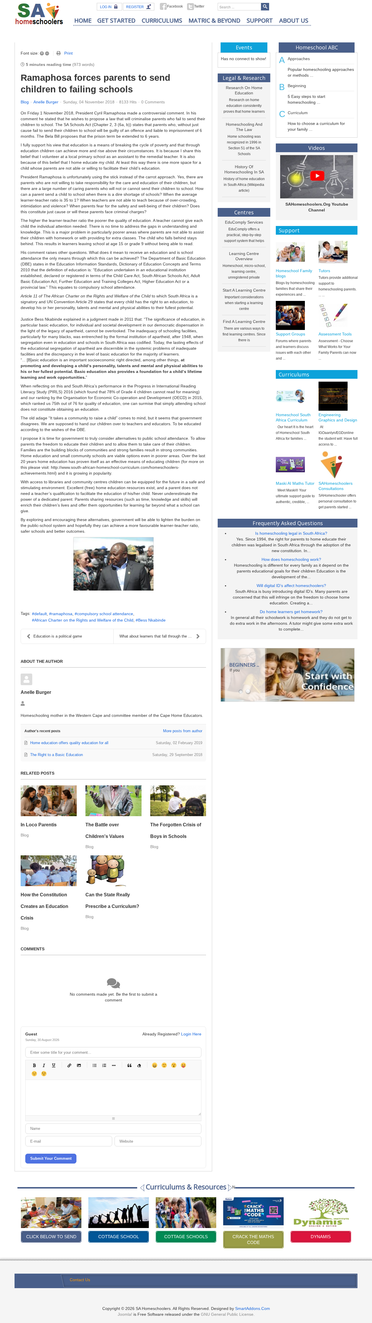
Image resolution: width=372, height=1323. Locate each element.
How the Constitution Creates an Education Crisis (44, 906)
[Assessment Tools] (338, 315)
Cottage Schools (118, 1236)
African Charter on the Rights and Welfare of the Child (83, 620)
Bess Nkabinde (152, 620)
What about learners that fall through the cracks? (160, 636)
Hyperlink (69, 1065)
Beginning (297, 85)
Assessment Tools (335, 334)
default (40, 613)
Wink (44, 1074)
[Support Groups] (295, 315)
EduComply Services (244, 222)
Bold (34, 1065)
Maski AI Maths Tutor (295, 483)
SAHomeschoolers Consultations (336, 486)
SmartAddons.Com (252, 1308)
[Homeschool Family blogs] (295, 252)
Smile (164, 1065)
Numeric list (104, 1065)
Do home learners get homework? (291, 611)
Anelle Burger (45, 102)
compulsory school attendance (105, 613)
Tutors (324, 270)
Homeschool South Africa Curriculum (293, 417)
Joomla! (125, 1314)
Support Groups (290, 334)
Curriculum (298, 112)
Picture (79, 1065)
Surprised (174, 1065)
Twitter (199, 6)
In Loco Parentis (39, 824)
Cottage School (51, 1236)
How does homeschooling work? (291, 559)
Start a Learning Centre (244, 290)
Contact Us (80, 1279)
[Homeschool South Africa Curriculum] (295, 396)
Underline (53, 1065)
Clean (139, 1065)
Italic (44, 1065)
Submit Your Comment (50, 1158)
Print (68, 53)
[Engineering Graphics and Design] (338, 396)
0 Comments (153, 102)
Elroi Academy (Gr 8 (320, 1236)
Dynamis (253, 1236)
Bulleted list (94, 1065)
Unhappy (34, 1074)
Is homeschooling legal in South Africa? (291, 533)
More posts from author (182, 731)
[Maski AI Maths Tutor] (295, 464)
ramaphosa (61, 613)
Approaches (299, 58)
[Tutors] (338, 252)
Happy (154, 1065)
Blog (25, 102)
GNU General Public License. (228, 1314)
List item (113, 1065)
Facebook (175, 6)
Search (265, 6)
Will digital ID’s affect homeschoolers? (291, 585)
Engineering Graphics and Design (338, 417)
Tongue (183, 1065)
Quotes (129, 1065)
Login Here (191, 1034)
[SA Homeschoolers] (39, 13)
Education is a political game (57, 636)
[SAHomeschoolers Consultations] (338, 464)
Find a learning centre (244, 321)
